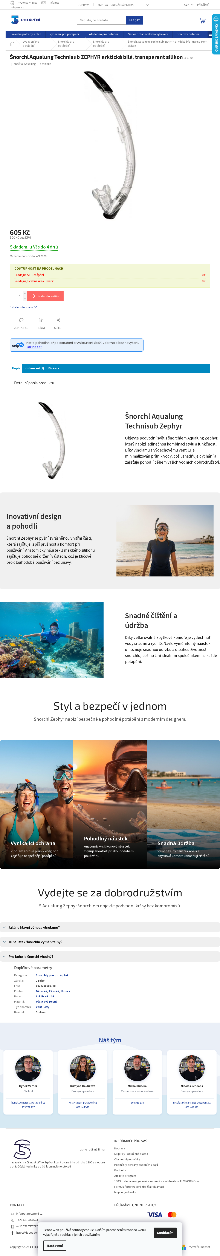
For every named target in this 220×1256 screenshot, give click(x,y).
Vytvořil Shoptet (199, 1247)
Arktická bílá (45, 996)
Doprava (83, 5)
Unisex (65, 991)
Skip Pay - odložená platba (115, 5)
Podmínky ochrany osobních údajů (136, 1165)
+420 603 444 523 (27, 1220)
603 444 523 (82, 1107)
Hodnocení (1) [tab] (34, 368)
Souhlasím (165, 1232)
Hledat (134, 20)
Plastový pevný (46, 1002)
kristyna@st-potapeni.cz (83, 1103)
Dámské (41, 991)
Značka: (32, 64)
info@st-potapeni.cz (29, 1214)
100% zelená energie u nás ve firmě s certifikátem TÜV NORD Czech (157, 1181)
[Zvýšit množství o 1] (25, 293)
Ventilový (42, 1007)
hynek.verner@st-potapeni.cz (28, 1103)
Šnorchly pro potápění (52, 975)
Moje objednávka (125, 1192)
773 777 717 (28, 1107)
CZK (187, 5)
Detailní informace (21, 307)
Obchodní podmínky (127, 1159)
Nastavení (55, 1245)
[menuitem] (25, 34)
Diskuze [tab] (53, 368)
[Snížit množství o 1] (25, 298)
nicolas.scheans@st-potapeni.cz (192, 1103)
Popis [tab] (16, 368)
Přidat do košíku (48, 296)
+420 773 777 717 (27, 1226)
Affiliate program (125, 1176)
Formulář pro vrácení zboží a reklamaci (139, 1187)
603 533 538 (137, 1103)
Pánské (54, 991)
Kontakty (120, 1170)
